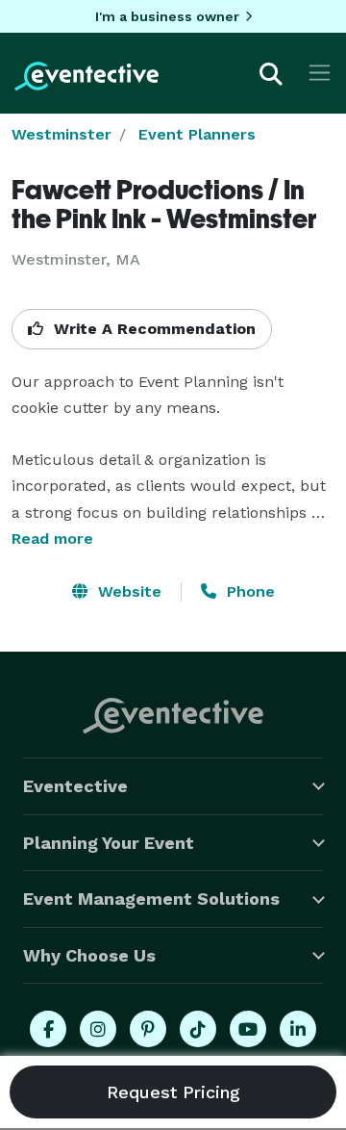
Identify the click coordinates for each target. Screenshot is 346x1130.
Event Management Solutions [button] (151, 898)
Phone (248, 591)
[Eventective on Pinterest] (148, 1029)
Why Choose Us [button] (89, 955)
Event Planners (197, 134)
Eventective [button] (75, 786)
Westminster (61, 134)
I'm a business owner (167, 16)
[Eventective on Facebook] (48, 1029)
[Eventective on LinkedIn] (298, 1029)
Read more (52, 538)
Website (127, 591)
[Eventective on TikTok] (198, 1029)
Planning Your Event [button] (108, 843)
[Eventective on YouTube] (248, 1029)
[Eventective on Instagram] (98, 1029)
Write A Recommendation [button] (152, 329)
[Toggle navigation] (320, 73)
